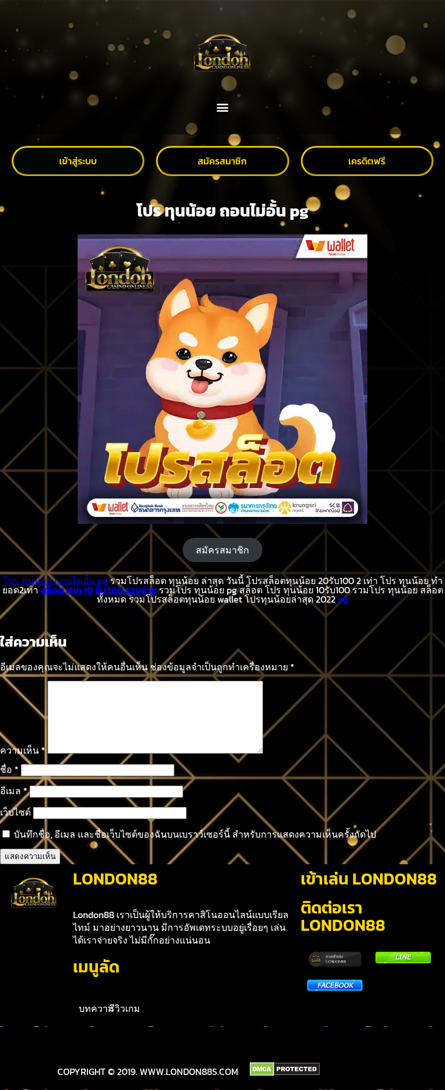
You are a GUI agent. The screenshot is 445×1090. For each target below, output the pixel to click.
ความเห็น (22, 750)
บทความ (96, 1008)
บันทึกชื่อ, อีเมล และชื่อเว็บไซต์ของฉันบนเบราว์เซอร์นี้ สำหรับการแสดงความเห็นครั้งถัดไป (195, 834)
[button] (222, 107)
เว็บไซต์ (15, 812)
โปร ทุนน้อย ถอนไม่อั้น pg (55, 581)
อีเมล (13, 791)
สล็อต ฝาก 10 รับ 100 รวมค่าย (98, 590)
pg (343, 599)
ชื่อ (9, 769)
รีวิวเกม (125, 1008)
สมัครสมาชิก (222, 550)
